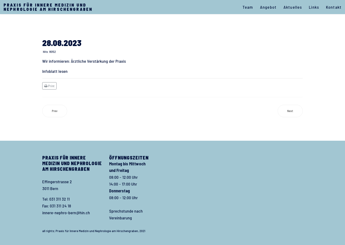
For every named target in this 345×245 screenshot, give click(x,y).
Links (314, 7)
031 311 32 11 (59, 199)
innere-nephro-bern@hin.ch (66, 212)
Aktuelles (293, 7)
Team (247, 7)
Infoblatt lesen (55, 71)
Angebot (268, 7)
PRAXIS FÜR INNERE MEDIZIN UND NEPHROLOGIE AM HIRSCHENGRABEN (48, 7)
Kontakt (333, 7)
